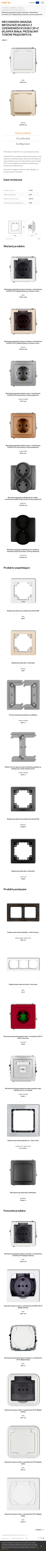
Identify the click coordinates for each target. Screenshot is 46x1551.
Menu (42, 2)
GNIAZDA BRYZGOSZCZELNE (13, 10)
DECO (20, 8)
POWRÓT (39, 1530)
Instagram (41, 1538)
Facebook (38, 1538)
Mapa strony (5, 1538)
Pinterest (43, 1538)
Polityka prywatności (17, 1538)
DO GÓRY (39, 1527)
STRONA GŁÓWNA (9, 8)
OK (41, 1546)
